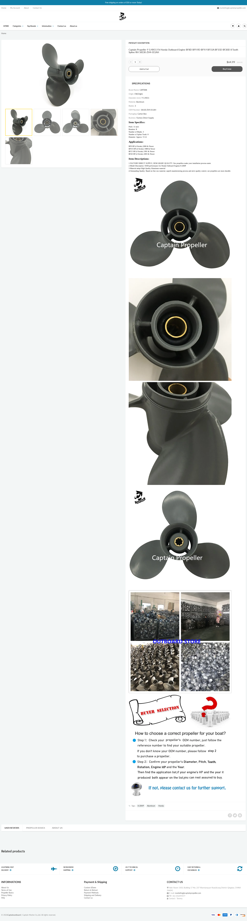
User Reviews (12, 828)
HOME (6, 26)
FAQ (3, 898)
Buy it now (227, 69)
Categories (17, 26)
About (26, 8)
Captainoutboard (14, 915)
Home (3, 8)
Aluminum (151, 806)
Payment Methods (91, 893)
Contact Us (37, 8)
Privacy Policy (6, 895)
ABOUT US (57, 828)
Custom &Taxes (90, 887)
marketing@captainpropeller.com (233, 8)
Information (46, 26)
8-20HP (141, 806)
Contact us (62, 26)
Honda (161, 806)
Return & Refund (91, 890)
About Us (5, 887)
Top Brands (31, 26)
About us (73, 26)
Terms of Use (6, 890)
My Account (15, 8)
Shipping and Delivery (92, 895)
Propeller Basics (35, 828)
